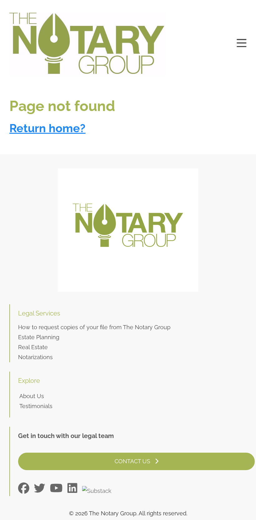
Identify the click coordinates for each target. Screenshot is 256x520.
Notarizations (35, 357)
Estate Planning (38, 337)
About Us (31, 396)
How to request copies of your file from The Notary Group (94, 327)
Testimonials (35, 406)
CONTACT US (133, 461)
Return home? (47, 128)
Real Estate (33, 347)
